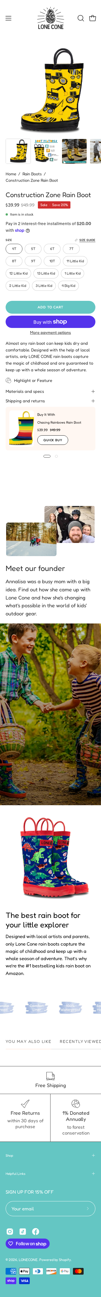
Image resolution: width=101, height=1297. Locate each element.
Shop (9, 1155)
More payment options (50, 332)
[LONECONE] (50, 18)
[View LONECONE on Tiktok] (23, 1231)
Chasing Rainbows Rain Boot (59, 422)
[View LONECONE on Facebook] (35, 1231)
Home (11, 173)
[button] (80, 18)
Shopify (65, 1260)
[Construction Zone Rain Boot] (18, 151)
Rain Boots (32, 173)
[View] (51, 714)
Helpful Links (16, 1173)
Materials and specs (25, 391)
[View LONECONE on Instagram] (10, 1231)
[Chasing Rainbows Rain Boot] (21, 428)
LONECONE (28, 1260)
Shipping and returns (25, 400)
